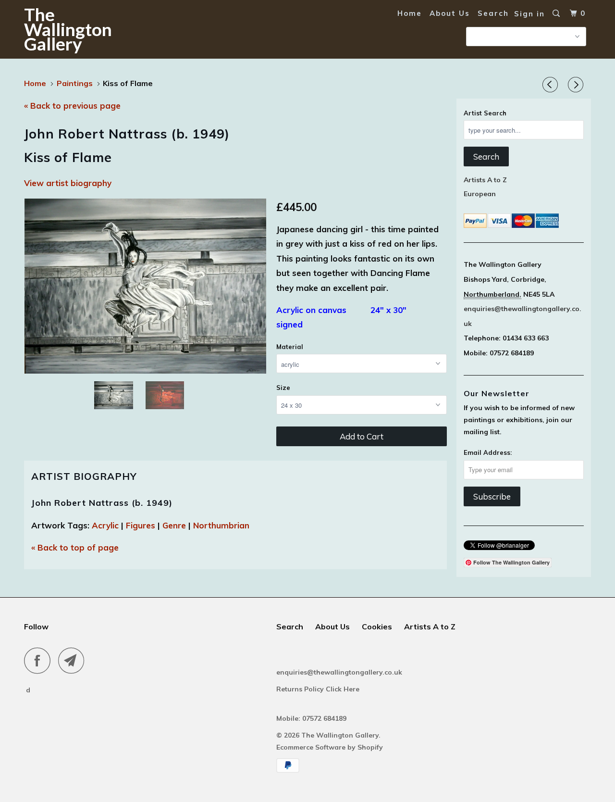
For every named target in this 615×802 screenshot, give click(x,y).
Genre (174, 525)
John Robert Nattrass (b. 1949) (101, 502)
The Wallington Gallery (68, 28)
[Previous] (551, 85)
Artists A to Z (485, 179)
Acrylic (105, 525)
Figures (140, 525)
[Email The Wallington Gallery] (74, 660)
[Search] (557, 13)
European (480, 193)
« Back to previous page (72, 105)
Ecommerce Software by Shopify (329, 747)
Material (289, 347)
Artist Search (485, 113)
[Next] (577, 85)
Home (409, 13)
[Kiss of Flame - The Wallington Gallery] (145, 286)
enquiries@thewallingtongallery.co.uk (339, 672)
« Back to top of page (75, 547)
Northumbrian (221, 525)
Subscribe (492, 496)
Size (283, 387)
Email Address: (488, 452)
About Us (450, 13)
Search (493, 13)
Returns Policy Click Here (318, 689)
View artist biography (67, 183)
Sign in (529, 13)
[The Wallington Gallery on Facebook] (40, 660)
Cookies (377, 626)
